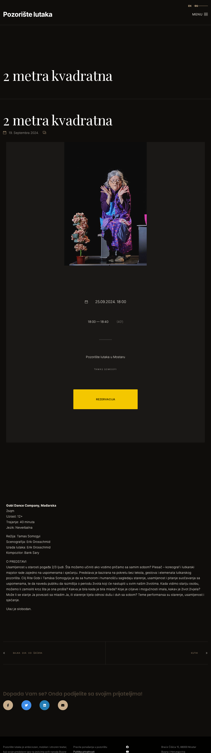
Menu (198, 14)
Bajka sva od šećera (27, 653)
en (189, 5)
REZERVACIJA (105, 399)
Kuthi (194, 653)
